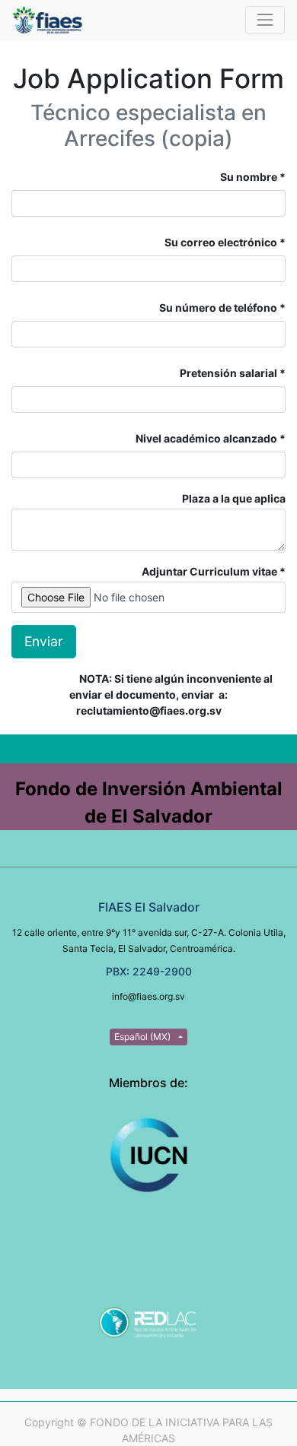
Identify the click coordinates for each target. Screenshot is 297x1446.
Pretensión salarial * (233, 372)
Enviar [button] (43, 641)
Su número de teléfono (219, 307)
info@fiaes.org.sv (148, 996)
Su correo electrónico (220, 242)
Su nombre (248, 176)
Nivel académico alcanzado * (211, 438)
